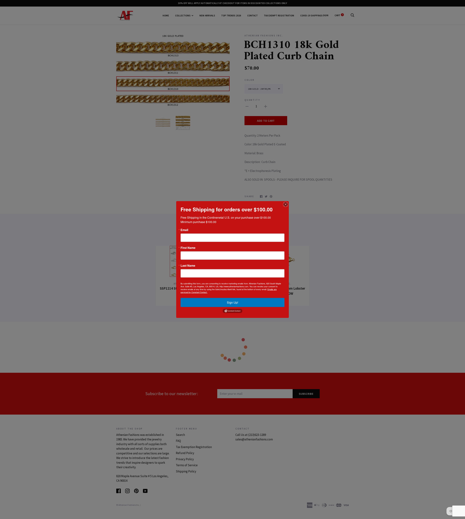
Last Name (188, 265)
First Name (188, 247)
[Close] (285, 204)
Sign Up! (232, 302)
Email (184, 229)
